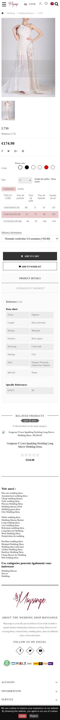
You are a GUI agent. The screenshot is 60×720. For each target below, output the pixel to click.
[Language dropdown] (26, 3)
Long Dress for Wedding (12, 531)
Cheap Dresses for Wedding (14, 555)
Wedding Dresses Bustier (13, 520)
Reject (34, 716)
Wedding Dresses (9, 571)
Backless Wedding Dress (13, 552)
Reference (6, 134)
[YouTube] (40, 651)
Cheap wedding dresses (12, 498)
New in (5, 573)
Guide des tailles (42, 179)
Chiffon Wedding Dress (12, 549)
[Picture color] (20, 168)
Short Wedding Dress (11, 533)
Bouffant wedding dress (12, 541)
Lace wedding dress (10, 525)
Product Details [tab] (30, 278)
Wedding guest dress (11, 509)
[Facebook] (20, 651)
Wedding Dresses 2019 (12, 506)
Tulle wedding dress (11, 501)
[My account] (40, 3)
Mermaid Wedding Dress (13, 544)
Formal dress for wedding (13, 536)
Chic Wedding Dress (11, 512)
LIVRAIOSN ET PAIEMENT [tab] (30, 288)
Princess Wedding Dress (12, 504)
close (22, 716)
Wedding (6, 576)
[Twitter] (30, 651)
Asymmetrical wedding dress (14, 496)
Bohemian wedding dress (13, 528)
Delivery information (12, 232)
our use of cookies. (49, 711)
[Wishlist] (46, 3)
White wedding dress (11, 517)
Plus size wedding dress (12, 493)
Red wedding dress (10, 557)
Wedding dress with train (13, 547)
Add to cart (31, 256)
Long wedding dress (11, 522)
